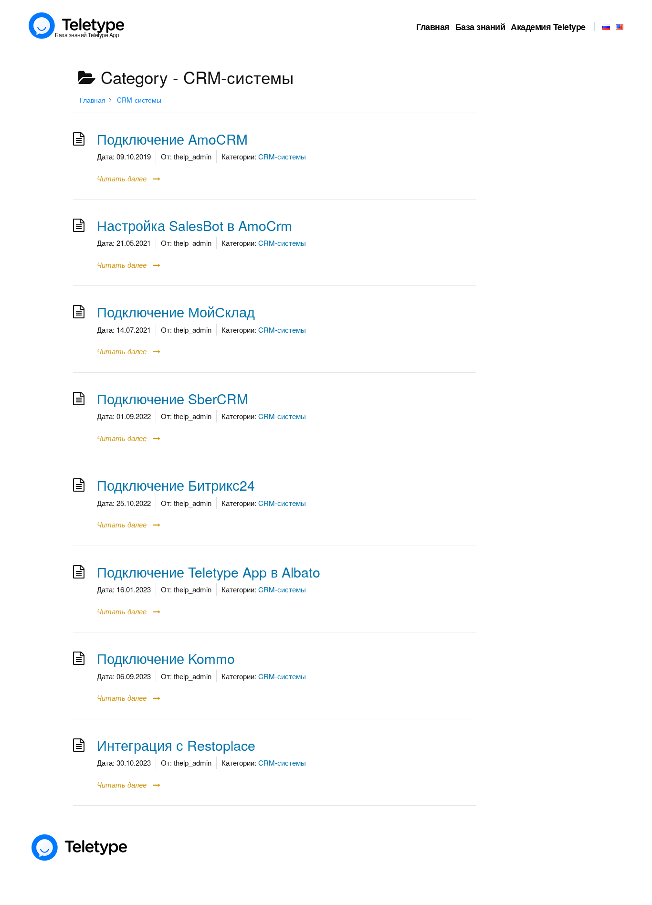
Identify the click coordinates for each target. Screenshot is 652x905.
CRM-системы (282, 156)
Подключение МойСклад (176, 311)
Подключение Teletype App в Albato (208, 571)
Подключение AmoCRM (172, 138)
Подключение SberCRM (172, 398)
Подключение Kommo (166, 658)
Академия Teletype (548, 26)
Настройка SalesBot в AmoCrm (194, 225)
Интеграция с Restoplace (176, 745)
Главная (433, 26)
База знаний (480, 26)
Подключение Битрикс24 (176, 485)
